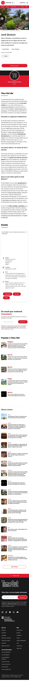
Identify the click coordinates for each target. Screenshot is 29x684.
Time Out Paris (5, 667)
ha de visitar (10, 142)
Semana (18, 632)
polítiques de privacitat (11, 327)
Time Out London (5, 661)
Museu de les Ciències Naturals (12, 215)
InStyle (18, 638)
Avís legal (4, 635)
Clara (18, 643)
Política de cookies (6, 640)
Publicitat (4, 632)
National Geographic (21, 640)
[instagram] (2, 612)
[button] (26, 232)
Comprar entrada (14, 65)
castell (11, 109)
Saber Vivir (19, 648)
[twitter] (14, 612)
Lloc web (17, 294)
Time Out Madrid (5, 654)
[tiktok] (6, 612)
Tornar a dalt (16, 575)
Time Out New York (6, 664)
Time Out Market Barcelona (5, 658)
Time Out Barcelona (6, 652)
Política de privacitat (6, 638)
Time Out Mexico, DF (6, 669)
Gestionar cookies (6, 645)
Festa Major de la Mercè (9, 200)
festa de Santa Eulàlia (14, 193)
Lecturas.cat (19, 630)
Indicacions (7, 294)
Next (26, 18)
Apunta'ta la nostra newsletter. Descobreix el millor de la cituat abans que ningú (13, 317)
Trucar (6, 297)
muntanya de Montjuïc (7, 107)
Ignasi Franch (17, 82)
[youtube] (17, 612)
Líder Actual (19, 645)
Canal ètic (4, 643)
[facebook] (10, 612)
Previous (2, 18)
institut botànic (9, 169)
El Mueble (19, 635)
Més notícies (14, 567)
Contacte (4, 630)
